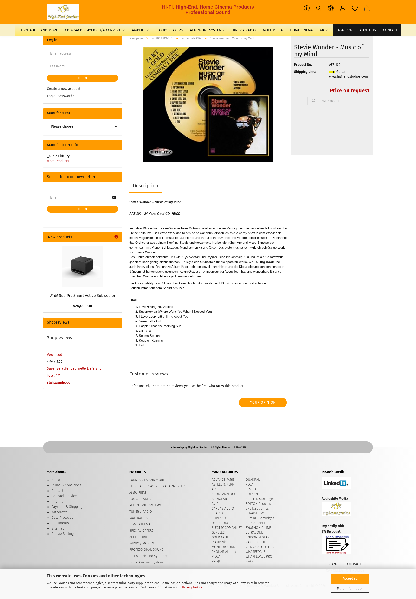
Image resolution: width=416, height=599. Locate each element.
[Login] (343, 8)
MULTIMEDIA (273, 30)
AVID (215, 504)
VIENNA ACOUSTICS (260, 547)
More (325, 30)
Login (82, 78)
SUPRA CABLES (256, 523)
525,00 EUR (82, 306)
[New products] (116, 237)
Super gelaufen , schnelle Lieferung (74, 369)
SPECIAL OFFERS (141, 531)
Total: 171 (53, 376)
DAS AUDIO (220, 523)
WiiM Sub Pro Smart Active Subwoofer (82, 295)
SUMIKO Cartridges (260, 518)
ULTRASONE (254, 532)
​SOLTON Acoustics (259, 504)
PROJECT (218, 561)
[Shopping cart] (367, 8)
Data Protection (64, 518)
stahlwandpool (58, 383)
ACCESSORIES (139, 537)
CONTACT (390, 30)
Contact (57, 491)
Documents (60, 523)
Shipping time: (305, 72)
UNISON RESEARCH (259, 537)
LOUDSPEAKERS (170, 30)
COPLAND (219, 518)
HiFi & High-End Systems (148, 556)
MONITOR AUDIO (224, 547)
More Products (58, 161)
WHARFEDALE (255, 552)
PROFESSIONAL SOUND (146, 550)
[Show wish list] (355, 8)
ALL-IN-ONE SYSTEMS (207, 30)
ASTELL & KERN (223, 484)
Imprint (57, 501)
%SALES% (344, 30)
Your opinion (263, 402)
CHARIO (217, 513)
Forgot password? (60, 96)
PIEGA (216, 557)
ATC (214, 489)
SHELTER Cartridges (260, 499)
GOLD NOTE (220, 537)
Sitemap (58, 528)
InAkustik (219, 542)
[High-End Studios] (65, 12)
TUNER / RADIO (243, 30)
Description (145, 185)
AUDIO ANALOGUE (225, 494)
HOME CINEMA (301, 30)
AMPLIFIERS (141, 30)
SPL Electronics (257, 508)
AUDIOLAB (219, 499)
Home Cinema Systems (147, 562)
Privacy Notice (192, 587)
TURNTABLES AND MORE (38, 30)
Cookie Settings (63, 534)
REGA (249, 484)
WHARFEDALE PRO (259, 557)
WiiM (249, 561)
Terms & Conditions (66, 485)
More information (350, 589)
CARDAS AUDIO (223, 508)
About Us (367, 30)
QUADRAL (253, 480)
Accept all (350, 578)
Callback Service (64, 496)
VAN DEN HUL (256, 542)
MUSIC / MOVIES (141, 543)
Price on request (349, 90)
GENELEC (218, 532)
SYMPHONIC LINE (258, 528)
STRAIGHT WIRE (257, 513)
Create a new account (63, 89)
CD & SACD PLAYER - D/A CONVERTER (95, 30)
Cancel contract (345, 564)
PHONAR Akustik (224, 552)
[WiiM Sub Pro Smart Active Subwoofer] (82, 266)
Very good (54, 355)
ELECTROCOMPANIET (227, 528)
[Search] (319, 8)
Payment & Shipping (67, 507)
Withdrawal (60, 512)
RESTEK (251, 489)
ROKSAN (252, 494)
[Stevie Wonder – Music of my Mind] (208, 104)
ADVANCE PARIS (223, 480)
